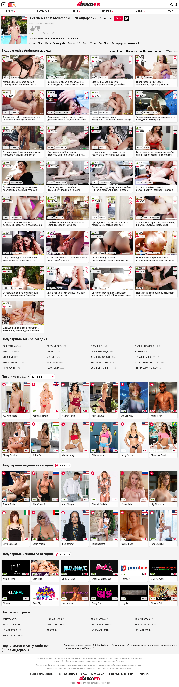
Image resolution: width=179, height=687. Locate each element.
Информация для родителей (122, 674)
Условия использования (42, 674)
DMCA (84, 674)
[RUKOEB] (88, 3)
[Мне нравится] (32, 30)
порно (79, 683)
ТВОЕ (170, 11)
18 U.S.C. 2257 (97, 674)
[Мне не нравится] (37, 30)
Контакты (144, 674)
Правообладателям (67, 674)
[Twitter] (127, 18)
